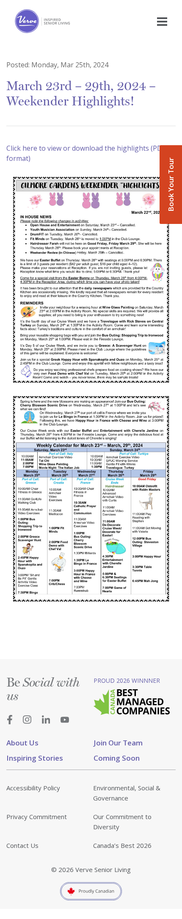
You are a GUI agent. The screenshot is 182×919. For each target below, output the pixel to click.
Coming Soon (117, 758)
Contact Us (22, 845)
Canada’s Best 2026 (122, 845)
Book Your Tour (171, 184)
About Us (22, 743)
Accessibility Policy (33, 788)
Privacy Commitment (36, 816)
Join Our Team (118, 743)
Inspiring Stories (34, 758)
